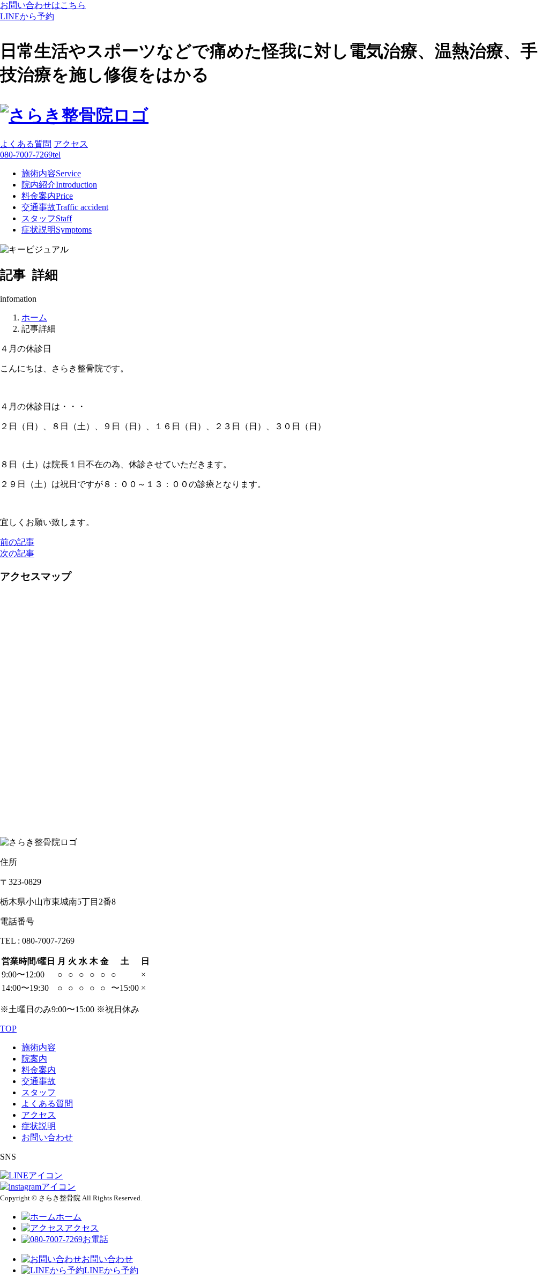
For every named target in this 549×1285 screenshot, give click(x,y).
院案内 (34, 1058)
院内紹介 (59, 184)
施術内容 (51, 173)
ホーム (68, 1216)
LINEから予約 (111, 1270)
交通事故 (64, 207)
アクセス (71, 143)
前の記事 (17, 542)
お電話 (95, 1239)
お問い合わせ (47, 1137)
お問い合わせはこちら (43, 5)
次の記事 (17, 553)
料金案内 (47, 195)
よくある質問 (25, 143)
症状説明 (56, 229)
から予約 (27, 16)
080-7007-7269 (30, 154)
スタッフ (46, 218)
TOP (8, 1028)
